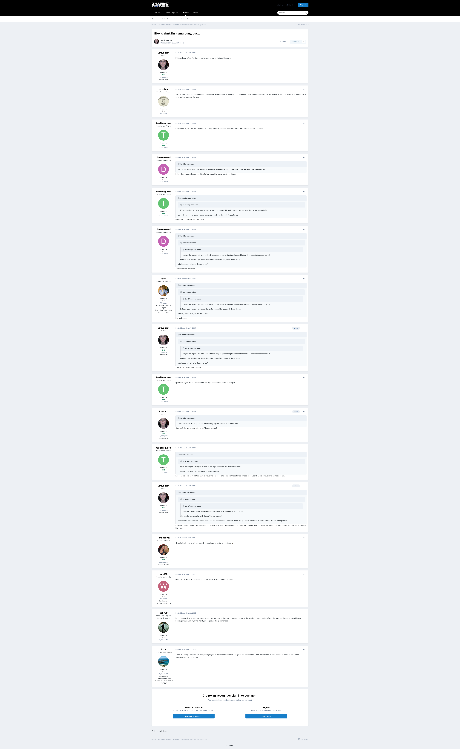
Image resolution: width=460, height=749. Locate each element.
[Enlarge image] (232, 543)
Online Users (186, 19)
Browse (186, 13)
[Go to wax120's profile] (163, 586)
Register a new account (193, 716)
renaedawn (164, 537)
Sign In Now (266, 716)
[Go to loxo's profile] (163, 661)
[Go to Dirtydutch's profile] (156, 41)
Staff (175, 19)
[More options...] (304, 52)
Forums (155, 19)
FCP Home (157, 13)
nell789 (164, 613)
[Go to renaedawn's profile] (163, 549)
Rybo (163, 278)
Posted (185, 53)
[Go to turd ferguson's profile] (163, 135)
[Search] (305, 13)
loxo (163, 649)
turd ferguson (163, 123)
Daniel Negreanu (172, 13)
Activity (195, 13)
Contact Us (230, 745)
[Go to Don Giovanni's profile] (163, 169)
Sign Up (303, 5)
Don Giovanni (163, 157)
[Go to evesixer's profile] (163, 101)
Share (283, 42)
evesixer (163, 89)
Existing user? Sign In (285, 5)
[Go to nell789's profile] (163, 627)
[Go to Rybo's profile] (163, 290)
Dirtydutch (167, 40)
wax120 (163, 574)
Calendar (165, 19)
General (181, 43)
